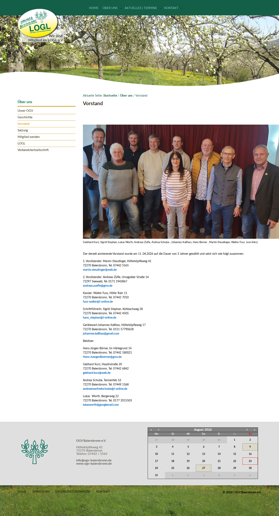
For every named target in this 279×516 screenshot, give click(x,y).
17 (156, 461)
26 (188, 468)
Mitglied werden (29, 137)
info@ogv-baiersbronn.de (94, 460)
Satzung (23, 130)
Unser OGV (25, 110)
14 (219, 454)
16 (250, 454)
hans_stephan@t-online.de (99, 317)
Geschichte (25, 117)
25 (172, 468)
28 (219, 468)
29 (234, 468)
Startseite (110, 95)
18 (172, 461)
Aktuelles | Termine (141, 8)
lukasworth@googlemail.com (101, 404)
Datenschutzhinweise (72, 491)
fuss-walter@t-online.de (98, 301)
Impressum (40, 491)
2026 (208, 429)
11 (172, 454)
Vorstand (23, 123)
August (199, 429)
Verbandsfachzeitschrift (33, 150)
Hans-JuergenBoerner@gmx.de (102, 357)
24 (156, 468)
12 (188, 454)
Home (93, 8)
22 (234, 461)
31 (156, 475)
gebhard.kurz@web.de (96, 373)
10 (156, 454)
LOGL (21, 143)
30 (250, 468)
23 (250, 461)
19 (188, 461)
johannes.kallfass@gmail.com (101, 333)
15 (234, 454)
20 (203, 461)
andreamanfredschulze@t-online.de (105, 389)
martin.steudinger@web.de (100, 269)
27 (203, 468)
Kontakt (171, 8)
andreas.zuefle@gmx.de (97, 285)
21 (219, 461)
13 (203, 454)
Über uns (110, 8)
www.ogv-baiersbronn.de (94, 463)
